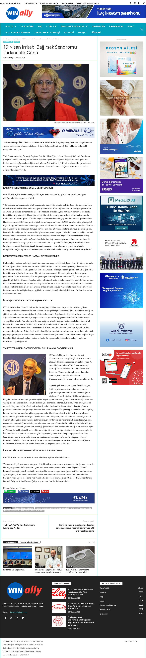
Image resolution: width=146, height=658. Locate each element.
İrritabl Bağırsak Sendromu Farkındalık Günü (52, 508)
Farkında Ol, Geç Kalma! (13, 569)
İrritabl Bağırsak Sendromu (23, 508)
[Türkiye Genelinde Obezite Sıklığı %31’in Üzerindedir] (80, 557)
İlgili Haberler (11, 542)
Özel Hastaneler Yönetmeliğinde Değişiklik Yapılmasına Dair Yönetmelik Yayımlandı (81, 621)
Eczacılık (51, 26)
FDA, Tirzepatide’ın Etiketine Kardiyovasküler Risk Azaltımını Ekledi (80, 592)
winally (10, 57)
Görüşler (10, 26)
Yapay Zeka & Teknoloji (47, 32)
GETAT (130, 26)
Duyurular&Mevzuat (108, 605)
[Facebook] (130, 3)
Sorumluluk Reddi (91, 3)
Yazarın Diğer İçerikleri (29, 542)
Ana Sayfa (6, 39)
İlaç (39, 26)
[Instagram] (135, 3)
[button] (141, 29)
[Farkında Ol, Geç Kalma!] (17, 557)
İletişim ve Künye (68, 3)
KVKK (79, 3)
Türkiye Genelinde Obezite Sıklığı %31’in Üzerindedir (77, 570)
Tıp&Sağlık (16, 39)
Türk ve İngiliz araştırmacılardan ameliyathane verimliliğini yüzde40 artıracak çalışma (75, 527)
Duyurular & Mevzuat (17, 32)
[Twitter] (143, 3)
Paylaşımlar (116, 26)
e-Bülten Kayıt (31, 3)
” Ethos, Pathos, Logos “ (49, 3)
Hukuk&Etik (98, 26)
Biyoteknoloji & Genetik (74, 26)
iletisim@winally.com (19, 612)
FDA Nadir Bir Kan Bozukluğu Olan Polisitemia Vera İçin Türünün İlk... (81, 606)
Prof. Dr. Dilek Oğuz (11, 511)
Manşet (82, 32)
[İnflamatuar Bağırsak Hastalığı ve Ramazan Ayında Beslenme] (49, 557)
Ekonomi (69, 32)
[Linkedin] (139, 3)
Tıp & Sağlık (26, 26)
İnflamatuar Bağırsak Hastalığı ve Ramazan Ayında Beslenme (48, 570)
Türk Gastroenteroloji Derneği (32, 511)
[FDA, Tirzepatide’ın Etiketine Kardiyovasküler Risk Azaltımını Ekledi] (59, 593)
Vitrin (17, 42)
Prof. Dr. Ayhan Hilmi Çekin (81, 508)
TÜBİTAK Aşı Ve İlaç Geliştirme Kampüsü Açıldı (19, 526)
